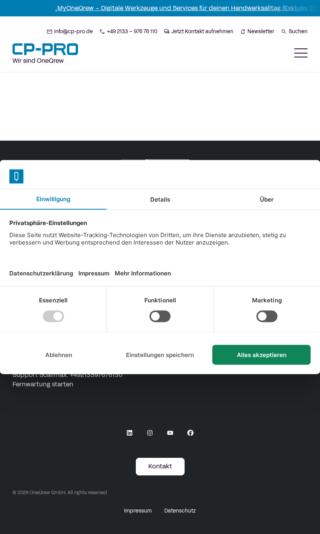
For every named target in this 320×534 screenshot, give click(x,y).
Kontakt (160, 466)
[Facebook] (190, 432)
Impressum (138, 510)
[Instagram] (149, 432)
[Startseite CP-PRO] (45, 53)
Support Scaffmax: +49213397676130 (67, 374)
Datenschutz (180, 510)
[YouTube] (170, 432)
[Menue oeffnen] (301, 52)
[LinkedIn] (129, 432)
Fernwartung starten (42, 384)
